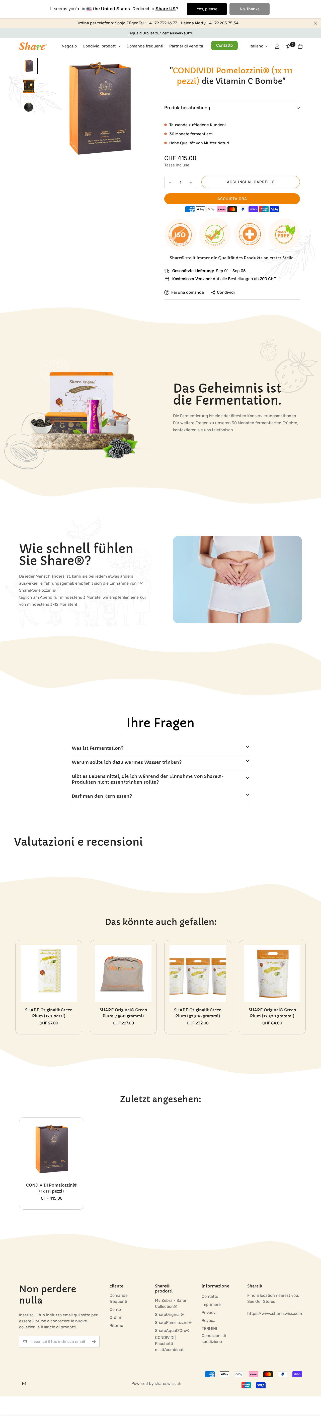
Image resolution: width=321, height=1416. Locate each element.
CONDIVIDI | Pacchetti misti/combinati (170, 1343)
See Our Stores (261, 1301)
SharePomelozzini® (173, 1322)
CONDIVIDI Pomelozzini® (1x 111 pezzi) (51, 1188)
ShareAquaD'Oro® (172, 1330)
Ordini (115, 1317)
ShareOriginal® (169, 1314)
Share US (165, 8)
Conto (115, 1309)
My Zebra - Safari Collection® (171, 1303)
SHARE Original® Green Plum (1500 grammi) (123, 1012)
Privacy (209, 1312)
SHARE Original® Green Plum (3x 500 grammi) (198, 1012)
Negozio (69, 46)
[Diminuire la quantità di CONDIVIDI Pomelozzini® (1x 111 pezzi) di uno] (170, 183)
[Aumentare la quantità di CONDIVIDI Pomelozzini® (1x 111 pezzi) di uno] (190, 183)
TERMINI (209, 1328)
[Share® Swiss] (33, 45)
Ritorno (116, 1325)
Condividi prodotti (100, 46)
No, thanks (250, 9)
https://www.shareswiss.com (274, 1313)
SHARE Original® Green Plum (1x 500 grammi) (272, 1012)
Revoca (208, 1320)
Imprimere (211, 1304)
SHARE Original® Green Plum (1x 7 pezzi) (49, 1012)
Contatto (224, 45)
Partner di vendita (186, 46)
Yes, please (207, 9)
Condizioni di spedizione (214, 1338)
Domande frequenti (145, 46)
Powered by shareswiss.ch (156, 1383)
